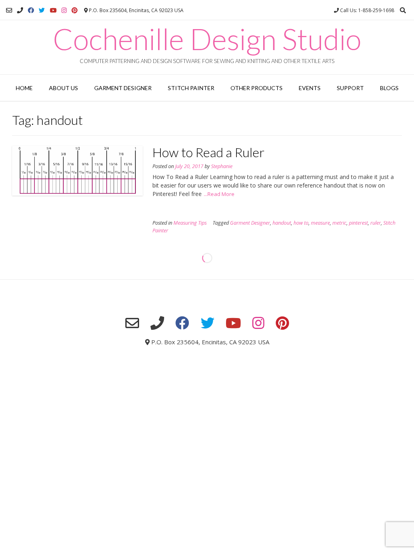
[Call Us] (20, 10)
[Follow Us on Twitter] (42, 10)
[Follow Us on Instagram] (64, 10)
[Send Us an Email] (9, 10)
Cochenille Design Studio (207, 38)
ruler (375, 222)
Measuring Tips (190, 222)
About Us (63, 87)
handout (281, 222)
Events (310, 87)
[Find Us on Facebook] (31, 10)
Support (350, 87)
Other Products (256, 87)
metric (339, 222)
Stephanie (221, 166)
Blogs (389, 87)
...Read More (219, 194)
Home (24, 87)
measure (320, 222)
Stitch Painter (191, 87)
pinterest (358, 222)
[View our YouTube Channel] (53, 10)
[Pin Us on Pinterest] (75, 10)
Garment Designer (123, 87)
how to (301, 222)
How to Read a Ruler (208, 152)
